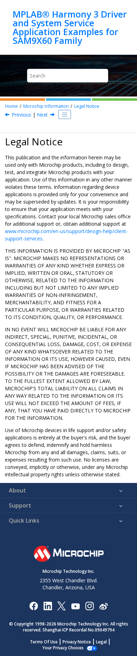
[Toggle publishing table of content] (64, 114)
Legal (101, 642)
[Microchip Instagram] (89, 606)
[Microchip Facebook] (33, 606)
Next (42, 114)
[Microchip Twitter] (61, 606)
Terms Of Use (44, 642)
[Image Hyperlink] (75, 606)
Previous (21, 114)
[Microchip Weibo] (103, 606)
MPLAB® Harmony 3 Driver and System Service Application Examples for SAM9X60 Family (70, 27)
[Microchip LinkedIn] (47, 606)
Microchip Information (46, 106)
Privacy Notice (77, 642)
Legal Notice (86, 106)
